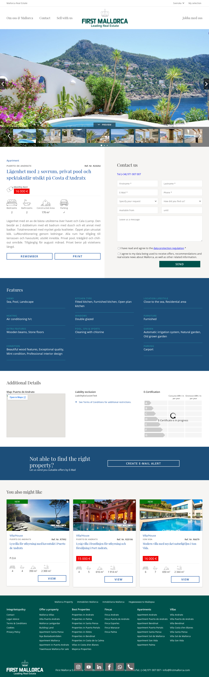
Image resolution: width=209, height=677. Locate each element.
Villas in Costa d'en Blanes (85, 644)
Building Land (46, 627)
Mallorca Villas (46, 614)
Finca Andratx (112, 614)
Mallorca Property (64, 601)
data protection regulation (168, 248)
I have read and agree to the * (153, 248)
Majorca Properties (81, 649)
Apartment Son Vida (147, 640)
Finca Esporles (112, 623)
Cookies (10, 627)
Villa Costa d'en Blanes (181, 627)
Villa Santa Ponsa (178, 631)
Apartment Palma (146, 644)
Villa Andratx (176, 614)
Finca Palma (111, 631)
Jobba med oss (192, 18)
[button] (101, 145)
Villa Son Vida (177, 640)
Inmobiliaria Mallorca (113, 601)
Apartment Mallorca (49, 640)
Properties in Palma (82, 619)
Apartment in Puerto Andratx (54, 644)
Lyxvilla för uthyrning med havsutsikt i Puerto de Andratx (37, 546)
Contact (44, 18)
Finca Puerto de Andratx (117, 619)
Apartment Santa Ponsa (51, 631)
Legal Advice (13, 619)
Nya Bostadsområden (50, 636)
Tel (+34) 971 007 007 (129, 174)
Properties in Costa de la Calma (88, 640)
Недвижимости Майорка (142, 601)
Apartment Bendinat (147, 623)
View (52, 578)
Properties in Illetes (82, 631)
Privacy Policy (13, 631)
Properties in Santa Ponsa (85, 623)
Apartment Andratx (147, 614)
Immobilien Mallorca (87, 601)
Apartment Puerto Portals (150, 627)
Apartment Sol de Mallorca (151, 636)
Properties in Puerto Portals (86, 627)
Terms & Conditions (17, 623)
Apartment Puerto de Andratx (152, 619)
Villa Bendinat (177, 623)
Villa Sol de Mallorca (180, 636)
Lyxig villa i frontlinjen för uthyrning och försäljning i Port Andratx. (101, 546)
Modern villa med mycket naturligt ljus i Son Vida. (169, 546)
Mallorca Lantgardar (49, 623)
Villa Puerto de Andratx (182, 619)
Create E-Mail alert (143, 463)
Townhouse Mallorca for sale (54, 649)
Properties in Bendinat (83, 636)
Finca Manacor (112, 627)
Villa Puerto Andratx (49, 619)
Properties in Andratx (83, 614)
